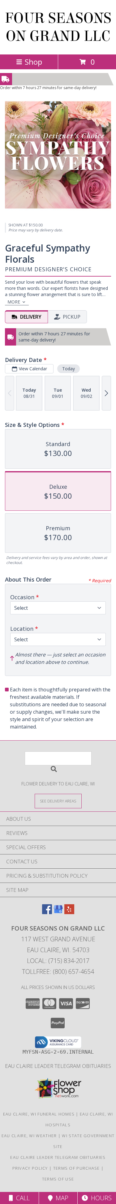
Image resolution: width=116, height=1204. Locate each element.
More (13, 302)
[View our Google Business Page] (58, 912)
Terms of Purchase (76, 1168)
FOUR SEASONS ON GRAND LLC (58, 27)
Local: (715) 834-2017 (58, 961)
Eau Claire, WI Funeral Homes (39, 1114)
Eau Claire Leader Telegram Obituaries (58, 1065)
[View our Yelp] (69, 912)
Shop (33, 62)
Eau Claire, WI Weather (29, 1135)
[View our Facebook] (47, 912)
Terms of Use (58, 1179)
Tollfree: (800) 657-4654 (58, 971)
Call (21, 1198)
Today (68, 369)
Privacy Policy (30, 1168)
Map (60, 1198)
